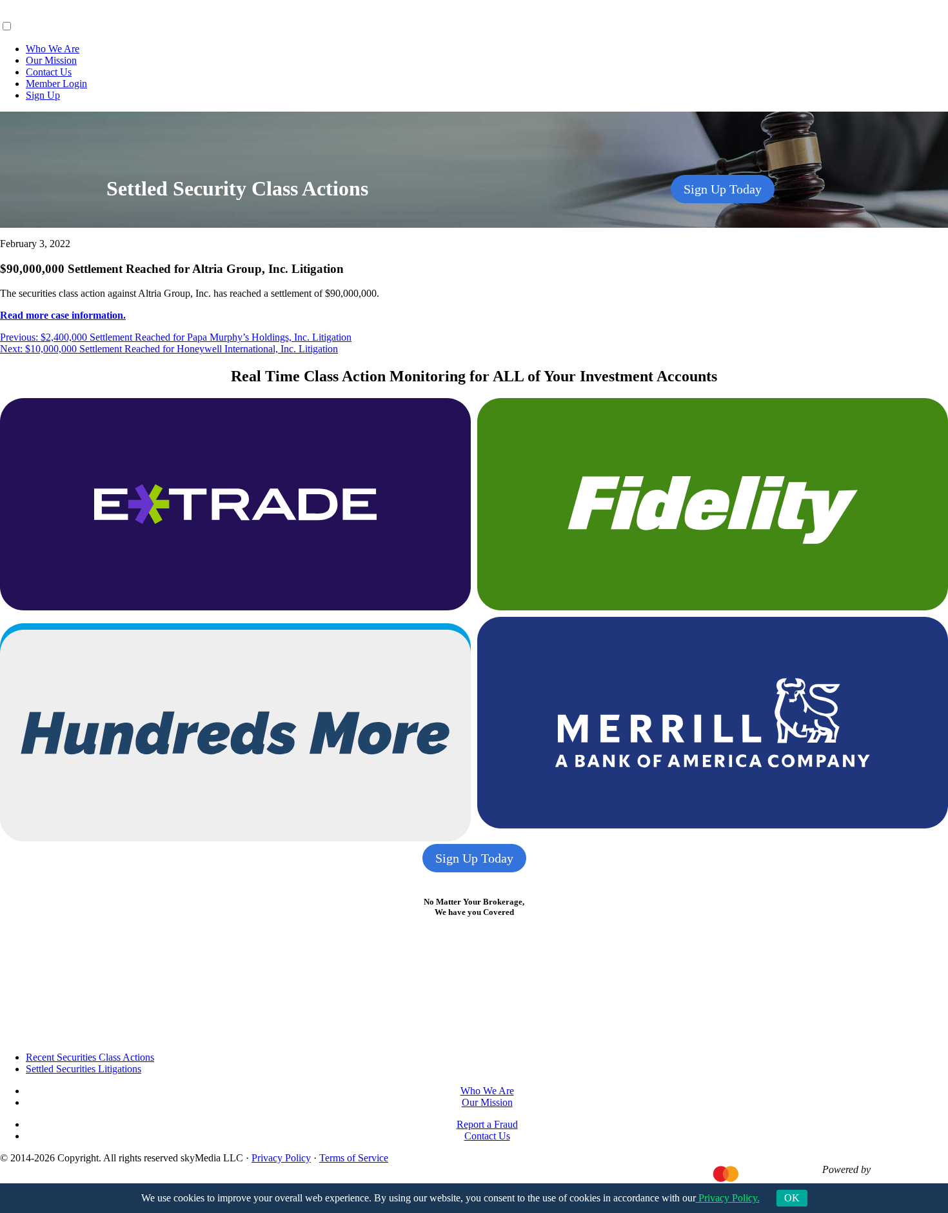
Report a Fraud (487, 1124)
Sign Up (43, 95)
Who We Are (52, 48)
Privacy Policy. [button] (728, 1197)
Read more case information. (63, 315)
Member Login (56, 83)
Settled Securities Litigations (83, 1068)
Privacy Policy (281, 1157)
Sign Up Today (723, 189)
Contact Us (49, 71)
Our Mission (51, 60)
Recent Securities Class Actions (90, 1057)
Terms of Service (353, 1157)
